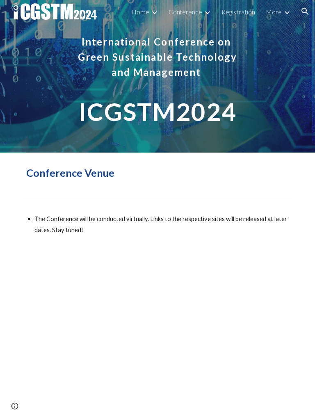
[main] (157, 76)
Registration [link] (238, 12)
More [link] (274, 12)
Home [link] (140, 12)
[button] (305, 11)
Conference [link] (185, 12)
